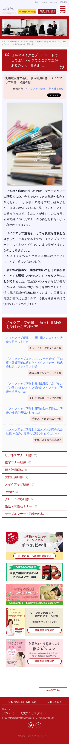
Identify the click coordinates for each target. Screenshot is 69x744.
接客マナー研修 (15, 462)
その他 (9, 491)
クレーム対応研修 (17, 499)
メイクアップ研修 (35, 88)
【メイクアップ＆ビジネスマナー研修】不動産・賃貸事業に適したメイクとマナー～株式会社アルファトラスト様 (34, 362)
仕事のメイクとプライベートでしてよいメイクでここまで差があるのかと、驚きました (34, 60)
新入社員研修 (56, 88)
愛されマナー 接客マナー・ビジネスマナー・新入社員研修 (51, 2)
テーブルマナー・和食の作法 (24, 514)
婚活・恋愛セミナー (18, 506)
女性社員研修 (14, 477)
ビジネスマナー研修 (18, 455)
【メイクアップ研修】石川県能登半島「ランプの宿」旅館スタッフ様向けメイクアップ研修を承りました (34, 387)
